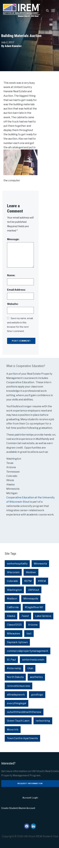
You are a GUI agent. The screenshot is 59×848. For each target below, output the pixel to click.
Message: (13, 239)
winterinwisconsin (33, 659)
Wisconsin (13, 572)
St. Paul (11, 659)
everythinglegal (16, 703)
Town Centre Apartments (22, 738)
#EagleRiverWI (34, 607)
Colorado (12, 581)
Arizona (32, 624)
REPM (28, 581)
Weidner (31, 572)
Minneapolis (30, 598)
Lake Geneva (43, 615)
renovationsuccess (18, 685)
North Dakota (15, 677)
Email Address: (16, 289)
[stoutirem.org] (21, 10)
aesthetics (36, 677)
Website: (12, 304)
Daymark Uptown (17, 642)
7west (25, 615)
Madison (12, 598)
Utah (30, 668)
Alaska (11, 615)
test (28, 633)
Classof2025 (14, 624)
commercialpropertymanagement (27, 650)
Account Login (30, 797)
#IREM (42, 581)
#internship (14, 668)
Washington (14, 589)
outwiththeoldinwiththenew (24, 712)
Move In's (12, 729)
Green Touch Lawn (18, 720)
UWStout (33, 589)
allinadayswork (16, 694)
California (13, 607)
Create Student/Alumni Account (18, 808)
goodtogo (37, 694)
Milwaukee (13, 633)
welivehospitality (17, 563)
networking (43, 720)
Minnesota (40, 563)
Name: (11, 275)
